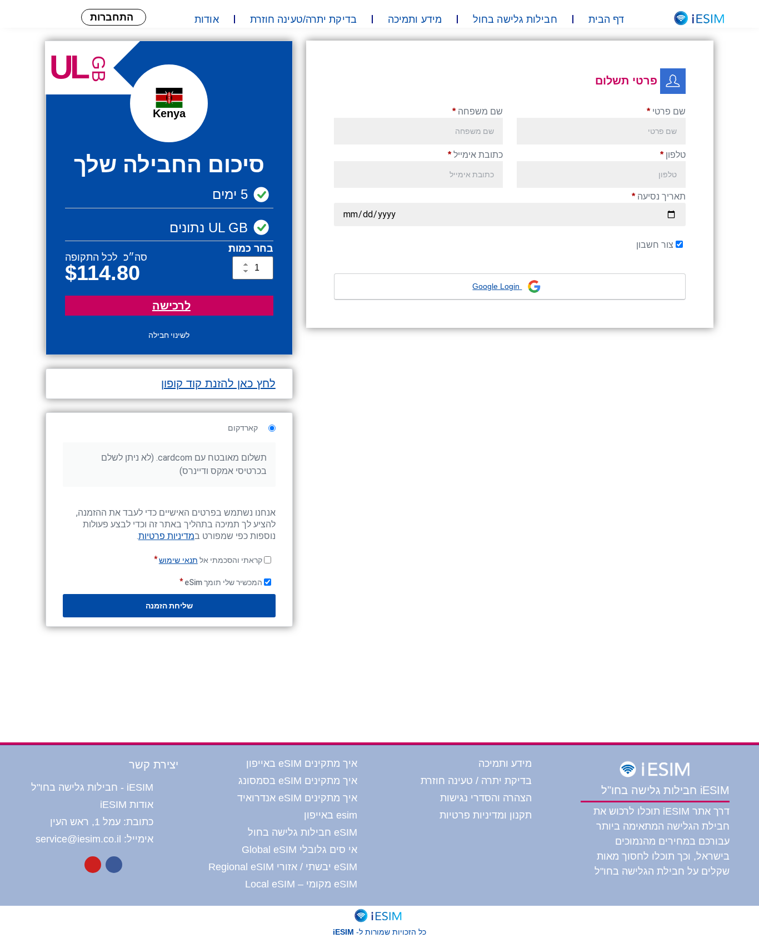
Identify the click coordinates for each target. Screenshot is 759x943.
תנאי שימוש (178, 560)
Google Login (497, 286)
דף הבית (606, 19)
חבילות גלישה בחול (515, 19)
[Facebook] (114, 864)
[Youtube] (92, 864)
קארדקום (243, 427)
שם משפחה (477, 111)
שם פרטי (666, 111)
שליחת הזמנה (169, 605)
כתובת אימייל (475, 155)
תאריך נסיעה (659, 196)
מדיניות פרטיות (166, 536)
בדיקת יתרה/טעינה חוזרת (303, 19)
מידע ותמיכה (415, 19)
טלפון (673, 155)
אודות (206, 19)
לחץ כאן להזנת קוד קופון (218, 383)
